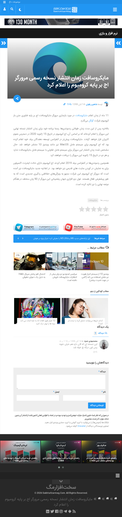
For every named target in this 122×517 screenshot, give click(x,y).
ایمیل (56, 392)
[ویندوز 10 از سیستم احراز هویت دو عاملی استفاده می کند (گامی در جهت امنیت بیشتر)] (93, 261)
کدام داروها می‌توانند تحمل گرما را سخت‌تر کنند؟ (85, 322)
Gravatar (81, 426)
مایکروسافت (80, 115)
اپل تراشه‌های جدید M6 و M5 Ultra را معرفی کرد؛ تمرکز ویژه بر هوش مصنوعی (61, 240)
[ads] (61, 21)
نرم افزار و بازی (108, 33)
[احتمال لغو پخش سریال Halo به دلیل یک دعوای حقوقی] (29, 261)
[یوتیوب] (86, 227)
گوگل (91, 121)
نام (104, 392)
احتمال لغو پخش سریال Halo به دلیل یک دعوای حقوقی (32, 275)
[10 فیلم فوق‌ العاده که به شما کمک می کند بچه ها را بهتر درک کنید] (37, 311)
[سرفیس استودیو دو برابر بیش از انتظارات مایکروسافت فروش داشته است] (61, 261)
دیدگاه (99, 333)
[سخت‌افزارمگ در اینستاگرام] (61, 511)
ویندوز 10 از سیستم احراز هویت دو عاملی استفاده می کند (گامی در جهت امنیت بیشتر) (95, 277)
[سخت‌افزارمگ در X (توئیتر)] (52, 511)
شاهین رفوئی (91, 104)
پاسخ (95, 351)
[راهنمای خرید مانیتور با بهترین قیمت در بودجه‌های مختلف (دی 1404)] (102, 452)
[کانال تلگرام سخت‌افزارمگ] (65, 511)
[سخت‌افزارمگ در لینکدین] (47, 511)
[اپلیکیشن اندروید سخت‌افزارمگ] (69, 511)
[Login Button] (4, 9)
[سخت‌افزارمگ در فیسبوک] (56, 511)
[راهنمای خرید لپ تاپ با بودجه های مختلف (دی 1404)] (61, 452)
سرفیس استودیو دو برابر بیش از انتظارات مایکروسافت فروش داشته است (63, 277)
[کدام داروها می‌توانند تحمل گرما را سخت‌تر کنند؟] (85, 311)
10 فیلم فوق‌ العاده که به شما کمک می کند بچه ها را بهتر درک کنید (37, 322)
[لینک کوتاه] (64, 104)
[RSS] (74, 511)
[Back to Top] (61, 482)
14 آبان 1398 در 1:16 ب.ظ (70, 341)
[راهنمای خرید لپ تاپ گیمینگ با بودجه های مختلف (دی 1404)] (20, 452)
